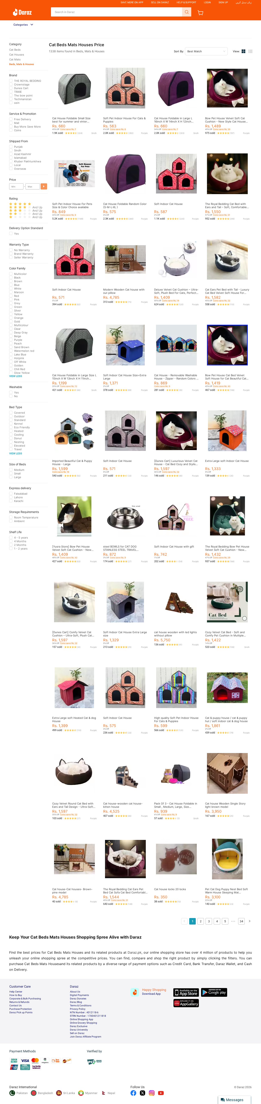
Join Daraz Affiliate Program (85, 1036)
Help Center (15, 991)
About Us (75, 991)
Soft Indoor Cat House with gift (174, 546)
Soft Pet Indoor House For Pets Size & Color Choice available (72, 205)
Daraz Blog (76, 1002)
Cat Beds (15, 49)
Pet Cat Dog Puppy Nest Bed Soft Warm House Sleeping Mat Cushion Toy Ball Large (226, 892)
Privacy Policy (77, 1009)
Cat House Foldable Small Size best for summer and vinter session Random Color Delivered (72, 121)
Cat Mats (15, 59)
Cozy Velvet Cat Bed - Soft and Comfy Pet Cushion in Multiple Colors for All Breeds (225, 635)
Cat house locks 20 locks (170, 889)
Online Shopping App (81, 1019)
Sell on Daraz (77, 1033)
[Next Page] (249, 921)
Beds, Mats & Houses (21, 64)
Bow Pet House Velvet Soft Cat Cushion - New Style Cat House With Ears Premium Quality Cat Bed (227, 121)
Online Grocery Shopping (83, 1022)
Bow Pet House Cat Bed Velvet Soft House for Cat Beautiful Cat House (225, 378)
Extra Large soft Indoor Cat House (227, 460)
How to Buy (15, 995)
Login (207, 2)
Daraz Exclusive (78, 1026)
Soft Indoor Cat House (168, 203)
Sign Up (223, 2)
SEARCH (186, 11)
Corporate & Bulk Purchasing (25, 998)
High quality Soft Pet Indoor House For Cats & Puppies (176, 719)
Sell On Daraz (160, 2)
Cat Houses (16, 54)
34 (241, 921)
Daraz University (79, 1029)
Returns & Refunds (19, 1002)
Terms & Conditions (80, 1005)
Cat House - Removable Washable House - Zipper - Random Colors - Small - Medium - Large (176, 378)
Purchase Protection (20, 1009)
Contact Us (15, 1005)
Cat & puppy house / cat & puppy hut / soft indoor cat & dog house (226, 719)
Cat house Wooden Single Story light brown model (225, 805)
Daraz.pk (135, 952)
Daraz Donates (78, 998)
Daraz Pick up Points (20, 1012)
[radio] (10, 203)
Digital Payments (79, 995)
